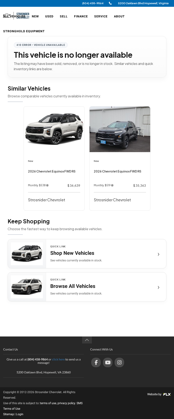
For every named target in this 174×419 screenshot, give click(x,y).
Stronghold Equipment (24, 31)
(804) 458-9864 (93, 3)
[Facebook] (96, 362)
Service (101, 16)
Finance (81, 16)
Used (49, 16)
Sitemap (8, 414)
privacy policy (66, 403)
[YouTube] (107, 362)
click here (58, 359)
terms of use (48, 403)
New (35, 16)
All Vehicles (14, 16)
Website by (154, 394)
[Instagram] (119, 362)
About (119, 16)
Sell (64, 16)
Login (19, 414)
